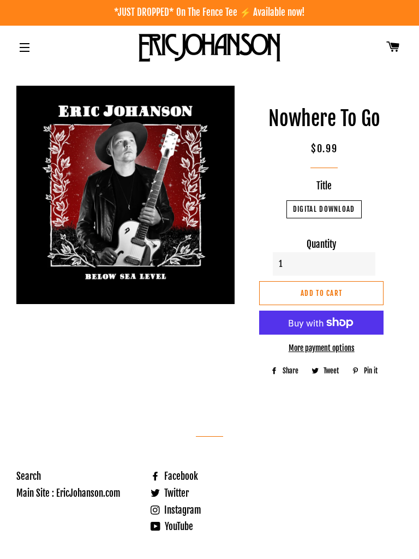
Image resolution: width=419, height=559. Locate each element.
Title (324, 186)
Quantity (321, 244)
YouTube (178, 526)
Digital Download (324, 209)
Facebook (180, 476)
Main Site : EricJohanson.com (68, 493)
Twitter (175, 493)
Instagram (181, 510)
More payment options (322, 348)
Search (28, 476)
